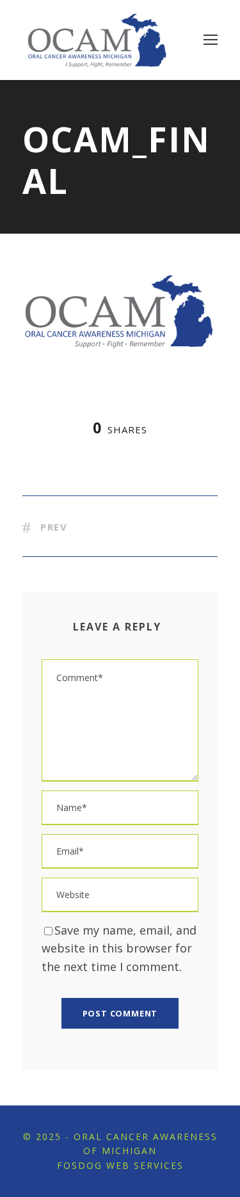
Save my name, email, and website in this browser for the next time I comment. (119, 948)
